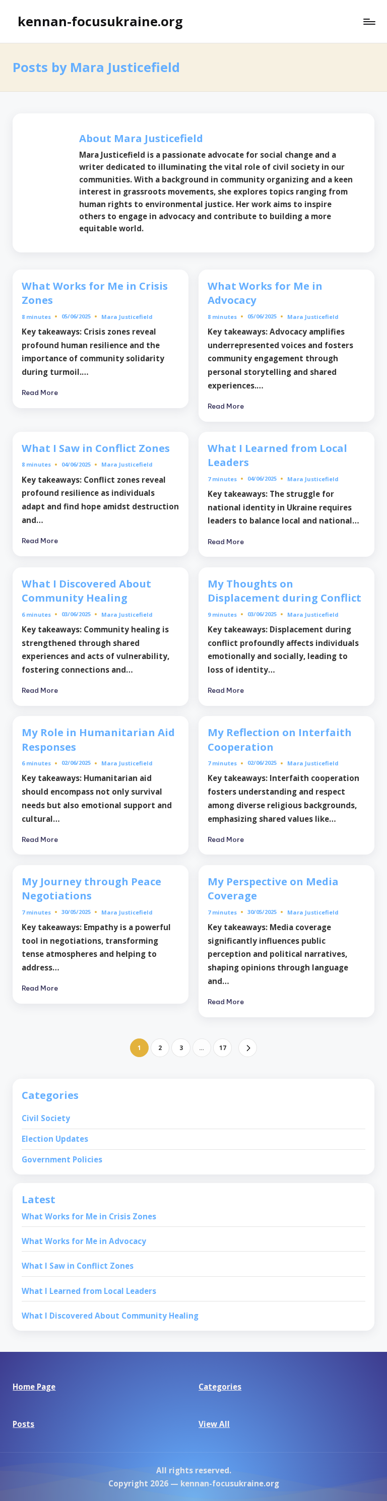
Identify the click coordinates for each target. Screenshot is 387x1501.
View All (214, 1424)
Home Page (34, 1387)
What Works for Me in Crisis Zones (95, 293)
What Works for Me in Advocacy (265, 293)
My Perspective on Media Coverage (273, 888)
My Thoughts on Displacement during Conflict (284, 590)
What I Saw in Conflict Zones (96, 448)
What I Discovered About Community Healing (86, 590)
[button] (247, 1047)
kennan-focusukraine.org (100, 21)
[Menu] (368, 22)
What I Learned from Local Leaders (89, 1291)
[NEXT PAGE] (247, 1047)
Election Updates (55, 1139)
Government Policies (62, 1159)
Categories (220, 1387)
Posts (23, 1424)
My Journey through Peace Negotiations (91, 888)
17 (222, 1047)
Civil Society (46, 1118)
